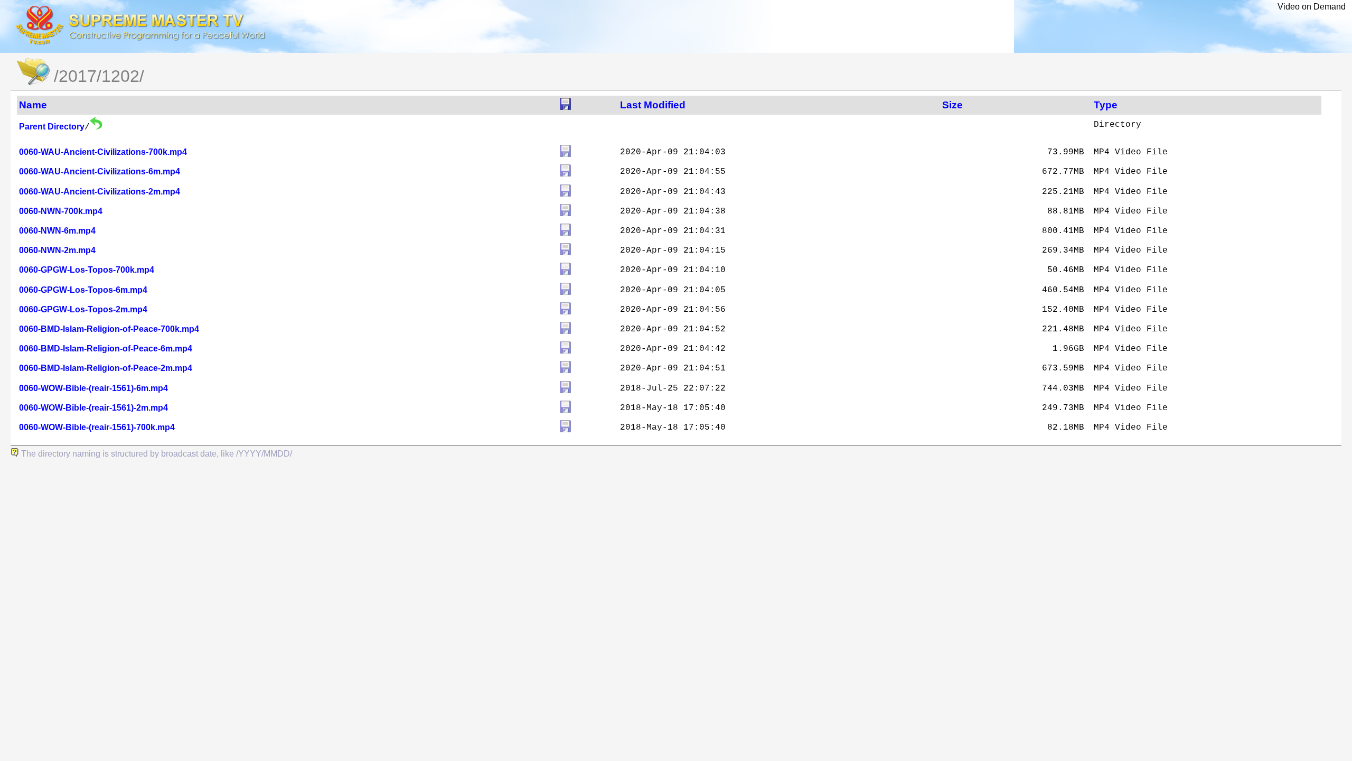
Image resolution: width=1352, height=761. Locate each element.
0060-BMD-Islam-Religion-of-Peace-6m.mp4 (105, 348)
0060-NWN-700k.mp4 (60, 211)
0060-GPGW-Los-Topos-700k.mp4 (86, 269)
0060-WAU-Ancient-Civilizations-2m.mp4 (99, 191)
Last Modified (653, 104)
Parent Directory (51, 126)
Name (33, 104)
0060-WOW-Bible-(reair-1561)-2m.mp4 (93, 407)
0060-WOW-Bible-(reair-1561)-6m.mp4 (93, 388)
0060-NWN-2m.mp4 (57, 250)
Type (1106, 104)
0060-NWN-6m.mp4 (57, 230)
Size (952, 104)
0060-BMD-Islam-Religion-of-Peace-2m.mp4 (105, 368)
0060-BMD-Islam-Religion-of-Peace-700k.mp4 (109, 328)
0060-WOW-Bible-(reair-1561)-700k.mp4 (97, 427)
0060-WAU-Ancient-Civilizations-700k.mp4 (103, 151)
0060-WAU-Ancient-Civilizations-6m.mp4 (99, 171)
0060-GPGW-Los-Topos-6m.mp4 (83, 289)
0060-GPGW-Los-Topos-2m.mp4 (83, 309)
